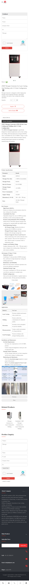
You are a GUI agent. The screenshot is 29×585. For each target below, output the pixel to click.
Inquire (12, 106)
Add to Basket (12, 110)
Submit (7, 48)
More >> (25, 491)
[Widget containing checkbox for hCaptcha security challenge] (14, 43)
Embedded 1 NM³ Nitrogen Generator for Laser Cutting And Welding (19, 425)
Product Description (7, 121)
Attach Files (5, 468)
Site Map (19, 576)
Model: (4, 117)
